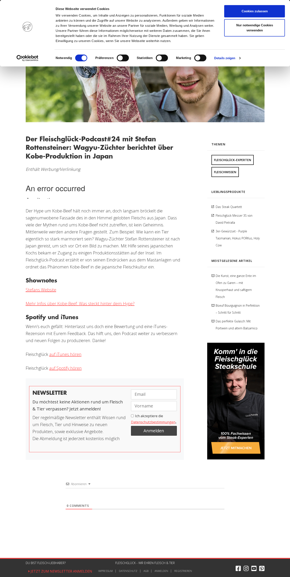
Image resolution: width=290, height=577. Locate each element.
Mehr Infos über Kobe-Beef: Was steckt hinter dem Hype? (80, 303)
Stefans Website (41, 290)
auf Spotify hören (65, 368)
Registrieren (183, 571)
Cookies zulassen (255, 11)
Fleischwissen (225, 172)
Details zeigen (224, 58)
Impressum (105, 571)
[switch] (123, 58)
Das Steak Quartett (229, 207)
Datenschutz (128, 571)
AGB (146, 571)
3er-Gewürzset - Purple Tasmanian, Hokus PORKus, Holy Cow (238, 238)
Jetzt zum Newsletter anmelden (61, 571)
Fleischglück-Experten (232, 160)
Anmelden (161, 571)
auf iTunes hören (65, 354)
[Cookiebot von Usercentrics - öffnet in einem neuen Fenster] (27, 58)
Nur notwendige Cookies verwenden (254, 27)
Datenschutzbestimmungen (153, 422)
